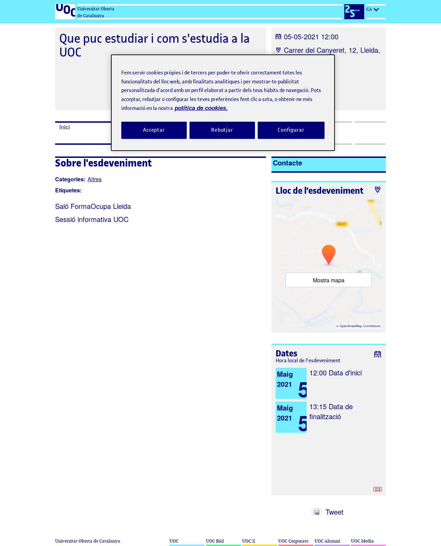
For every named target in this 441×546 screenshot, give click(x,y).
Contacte (287, 163)
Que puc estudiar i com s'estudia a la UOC (154, 45)
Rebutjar (222, 130)
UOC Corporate (293, 541)
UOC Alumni (327, 541)
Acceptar (154, 130)
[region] (223, 102)
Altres (95, 179)
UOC (174, 541)
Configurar (291, 130)
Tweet (334, 512)
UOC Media (362, 541)
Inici (64, 127)
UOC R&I (215, 541)
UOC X (248, 541)
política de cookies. (201, 108)
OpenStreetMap (351, 326)
